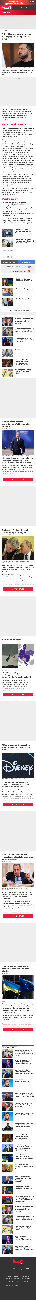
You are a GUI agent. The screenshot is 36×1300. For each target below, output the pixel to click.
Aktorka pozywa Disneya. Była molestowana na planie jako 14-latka (16, 747)
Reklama (9, 1279)
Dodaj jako (17, 271)
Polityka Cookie (22, 1281)
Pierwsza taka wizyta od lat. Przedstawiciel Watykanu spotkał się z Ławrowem (17, 856)
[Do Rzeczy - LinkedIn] (21, 1269)
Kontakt (16, 1276)
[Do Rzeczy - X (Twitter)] (14, 1269)
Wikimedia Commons (24, 455)
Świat (9, 257)
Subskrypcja (25, 1276)
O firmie (8, 1276)
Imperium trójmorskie (12, 639)
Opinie (6, 12)
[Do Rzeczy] (1, 31)
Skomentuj (8, 262)
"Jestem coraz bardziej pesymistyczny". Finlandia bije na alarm (16, 424)
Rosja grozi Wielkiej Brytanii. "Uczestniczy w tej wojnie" (15, 531)
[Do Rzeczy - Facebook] (8, 1269)
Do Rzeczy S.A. (14, 1285)
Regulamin (11, 1281)
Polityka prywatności (22, 1279)
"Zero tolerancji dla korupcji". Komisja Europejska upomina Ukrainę (15, 968)
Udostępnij (28, 262)
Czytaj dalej (18, 480)
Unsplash (25, 668)
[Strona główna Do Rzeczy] (6, 8)
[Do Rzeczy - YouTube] (27, 1269)
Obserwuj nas (17, 267)
